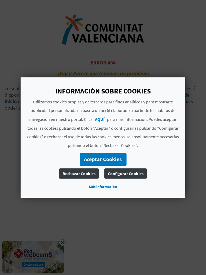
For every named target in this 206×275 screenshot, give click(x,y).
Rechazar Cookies (78, 173)
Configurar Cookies (126, 173)
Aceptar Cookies (103, 159)
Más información (103, 186)
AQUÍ (100, 119)
